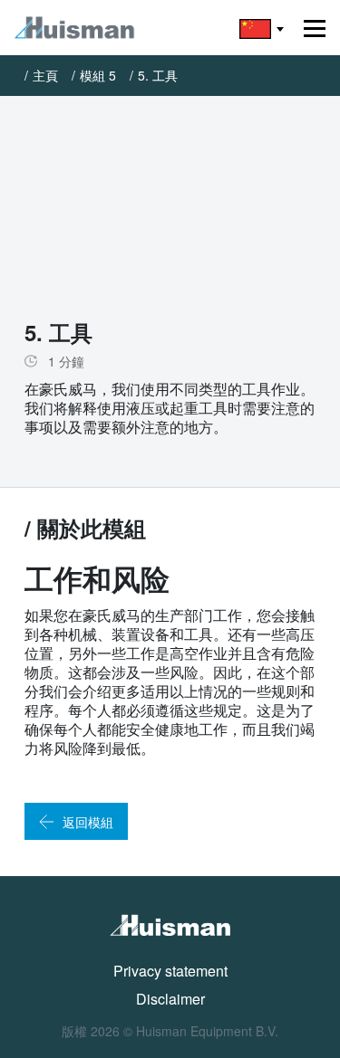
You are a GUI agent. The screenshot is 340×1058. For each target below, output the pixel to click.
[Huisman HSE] (74, 27)
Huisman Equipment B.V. (207, 1031)
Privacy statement (170, 970)
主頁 (45, 75)
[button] (261, 28)
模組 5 (98, 75)
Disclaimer (170, 998)
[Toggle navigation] (314, 29)
